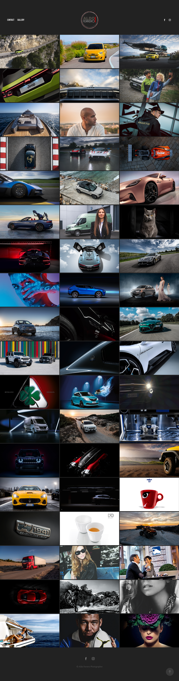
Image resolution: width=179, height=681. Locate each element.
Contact (10, 20)
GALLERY (20, 20)
